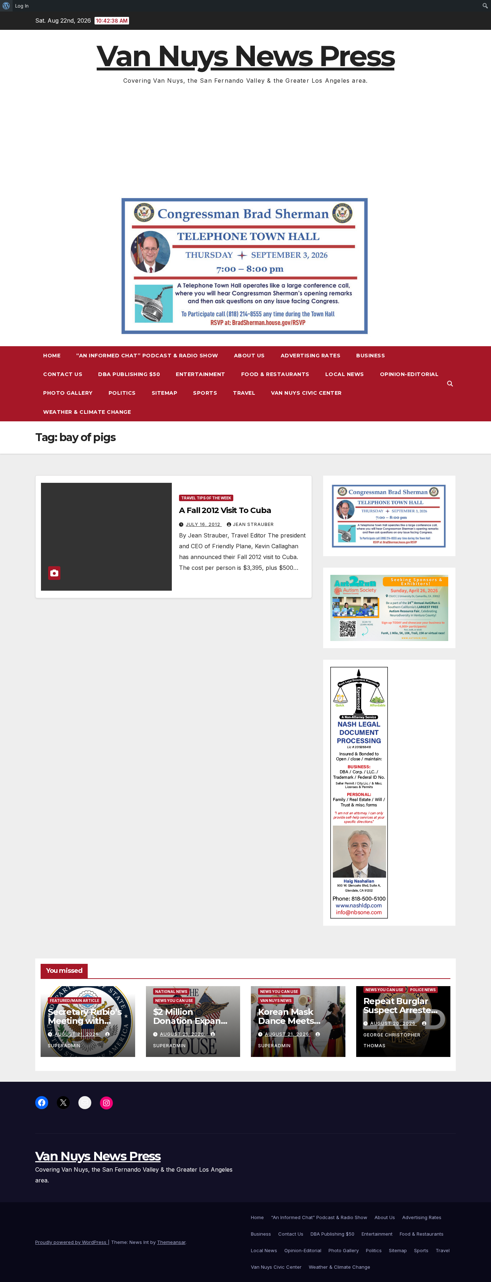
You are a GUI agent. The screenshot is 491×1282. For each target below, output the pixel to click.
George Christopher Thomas (392, 1040)
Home (51, 355)
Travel (244, 393)
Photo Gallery (68, 393)
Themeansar (171, 1242)
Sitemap (165, 393)
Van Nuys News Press (245, 55)
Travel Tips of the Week (206, 498)
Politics (122, 393)
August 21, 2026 (77, 1034)
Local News (344, 374)
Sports (205, 393)
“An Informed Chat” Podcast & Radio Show (147, 355)
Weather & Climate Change (87, 412)
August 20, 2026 (393, 1023)
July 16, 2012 (204, 524)
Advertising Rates (311, 355)
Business (370, 355)
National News (171, 991)
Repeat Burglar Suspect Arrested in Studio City (400, 1010)
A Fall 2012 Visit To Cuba (225, 510)
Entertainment (200, 374)
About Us (249, 355)
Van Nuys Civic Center (306, 393)
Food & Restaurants (275, 374)
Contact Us (62, 374)
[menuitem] (6, 6)
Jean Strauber (253, 524)
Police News (423, 990)
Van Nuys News (276, 1000)
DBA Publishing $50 (129, 374)
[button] (450, 383)
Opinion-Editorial (409, 374)
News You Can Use (174, 1000)
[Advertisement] (245, 140)
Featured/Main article (74, 1000)
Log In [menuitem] (22, 6)
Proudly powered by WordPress (71, 1242)
